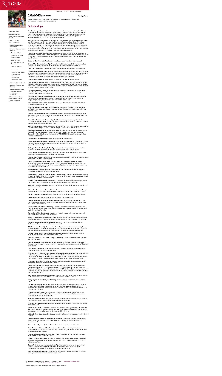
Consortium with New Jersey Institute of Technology (16, 93)
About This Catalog (14, 31)
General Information (14, 100)
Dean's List (15, 69)
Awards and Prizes (17, 79)
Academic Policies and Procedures (17, 63)
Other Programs (15, 60)
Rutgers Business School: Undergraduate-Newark (16, 97)
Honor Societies (16, 74)
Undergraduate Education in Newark (16, 37)
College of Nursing (14, 40)
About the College (16, 52)
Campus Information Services (51, 363)
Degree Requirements (17, 55)
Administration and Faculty (17, 89)
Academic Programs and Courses (17, 86)
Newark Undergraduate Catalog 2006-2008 (40, 19)
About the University (14, 34)
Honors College (15, 57)
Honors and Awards (16, 66)
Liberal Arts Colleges (14, 42)
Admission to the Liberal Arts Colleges (16, 45)
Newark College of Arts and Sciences (17, 49)
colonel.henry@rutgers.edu (71, 361)
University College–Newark (17, 83)
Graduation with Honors (18, 72)
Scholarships (15, 77)
